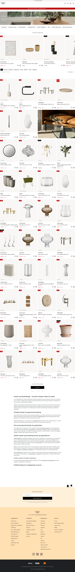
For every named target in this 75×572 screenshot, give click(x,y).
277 (39, 391)
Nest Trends (43, 542)
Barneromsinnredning (67, 27)
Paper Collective (39, 442)
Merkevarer (16, 69)
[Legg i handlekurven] (20, 65)
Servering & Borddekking (31, 520)
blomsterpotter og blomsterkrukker (48, 460)
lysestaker (19, 449)
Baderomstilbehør (22, 27)
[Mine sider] (65, 3)
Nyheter (42, 531)
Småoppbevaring (31, 27)
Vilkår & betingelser (15, 536)
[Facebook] (34, 554)
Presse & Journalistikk (58, 529)
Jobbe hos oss (57, 525)
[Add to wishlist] (18, 65)
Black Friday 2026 (44, 544)
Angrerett (13, 544)
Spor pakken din (14, 534)
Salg (41, 529)
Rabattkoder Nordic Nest (45, 549)
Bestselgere (43, 534)
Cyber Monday (43, 547)
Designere (35, 69)
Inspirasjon (43, 520)
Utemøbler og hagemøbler (31, 534)
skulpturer (39, 453)
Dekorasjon (4, 27)
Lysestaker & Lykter (12, 27)
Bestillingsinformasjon (15, 531)
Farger (21, 69)
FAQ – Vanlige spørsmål (15, 529)
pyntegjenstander (32, 453)
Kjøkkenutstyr (29, 523)
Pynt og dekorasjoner (18, 452)
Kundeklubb (13, 527)
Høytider (42, 536)
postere (15, 441)
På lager (5, 69)
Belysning (28, 527)
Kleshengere (31, 429)
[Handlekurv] (70, 3)
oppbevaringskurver (46, 428)
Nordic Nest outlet (57, 531)
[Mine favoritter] (67, 3)
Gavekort (28, 536)
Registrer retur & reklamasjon (16, 525)
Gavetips (42, 540)
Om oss (55, 520)
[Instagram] (37, 554)
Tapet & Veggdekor (18, 438)
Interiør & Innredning (30, 525)
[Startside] (3, 3)
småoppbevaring (36, 420)
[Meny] (73, 3)
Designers (43, 525)
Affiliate (55, 527)
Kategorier (11, 69)
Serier (30, 69)
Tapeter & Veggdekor (41, 27)
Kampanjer (43, 527)
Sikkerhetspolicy (14, 538)
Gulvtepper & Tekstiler (30, 529)
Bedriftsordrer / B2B (15, 542)
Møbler (27, 531)
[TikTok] (41, 554)
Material (26, 69)
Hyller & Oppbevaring (56, 27)
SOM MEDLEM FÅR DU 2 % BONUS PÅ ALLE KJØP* (38, 0)
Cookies (12, 540)
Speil (49, 27)
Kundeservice (13, 520)
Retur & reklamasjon (15, 523)
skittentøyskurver (42, 416)
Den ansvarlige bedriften (59, 523)
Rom (41, 538)
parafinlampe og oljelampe (28, 449)
